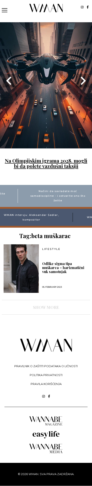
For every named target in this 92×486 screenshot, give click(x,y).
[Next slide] (82, 80)
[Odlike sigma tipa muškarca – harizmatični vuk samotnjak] (21, 268)
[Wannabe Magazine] (46, 425)
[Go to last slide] (9, 80)
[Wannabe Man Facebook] (88, 7)
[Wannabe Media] (46, 452)
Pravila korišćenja (46, 384)
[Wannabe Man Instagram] (82, 7)
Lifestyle (51, 249)
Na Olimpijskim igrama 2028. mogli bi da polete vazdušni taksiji (46, 163)
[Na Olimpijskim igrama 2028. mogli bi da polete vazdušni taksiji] (46, 146)
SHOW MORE (46, 307)
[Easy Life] (46, 437)
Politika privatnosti (46, 375)
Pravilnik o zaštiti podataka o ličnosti (46, 366)
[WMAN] (46, 11)
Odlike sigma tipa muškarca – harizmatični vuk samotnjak (63, 268)
